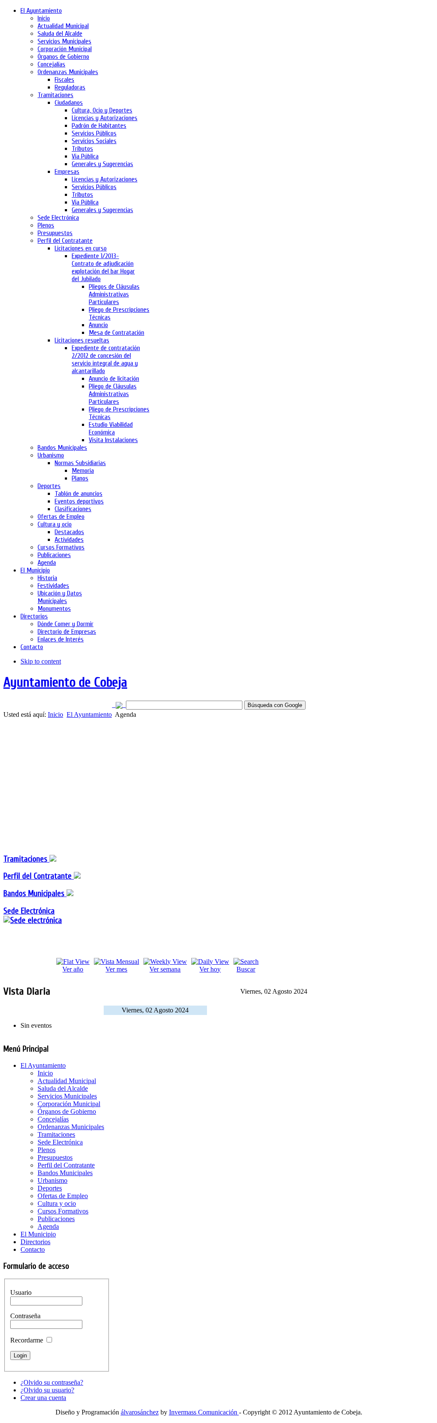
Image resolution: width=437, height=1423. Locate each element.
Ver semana (165, 969)
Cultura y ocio (57, 1203)
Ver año (72, 969)
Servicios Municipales (67, 1096)
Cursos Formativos (63, 1211)
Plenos (46, 1149)
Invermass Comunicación (204, 1412)
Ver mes (116, 969)
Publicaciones (56, 1218)
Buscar (245, 969)
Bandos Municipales (35, 893)
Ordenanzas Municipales (71, 1126)
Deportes (50, 1188)
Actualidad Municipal (67, 1080)
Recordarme (26, 1340)
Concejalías (53, 1119)
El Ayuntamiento (89, 714)
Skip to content (40, 661)
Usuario (21, 1292)
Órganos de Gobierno (67, 1111)
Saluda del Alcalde (63, 1088)
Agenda (48, 1226)
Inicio (55, 714)
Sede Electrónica (29, 911)
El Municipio (38, 1234)
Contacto (32, 1249)
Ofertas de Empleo (63, 1195)
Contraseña (25, 1316)
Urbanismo (52, 1180)
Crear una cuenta (43, 1397)
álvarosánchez (140, 1412)
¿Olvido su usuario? (47, 1390)
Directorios (35, 1241)
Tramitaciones (26, 859)
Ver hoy (210, 969)
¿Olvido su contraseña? (51, 1382)
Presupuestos (55, 1157)
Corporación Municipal (69, 1103)
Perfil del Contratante (66, 1165)
